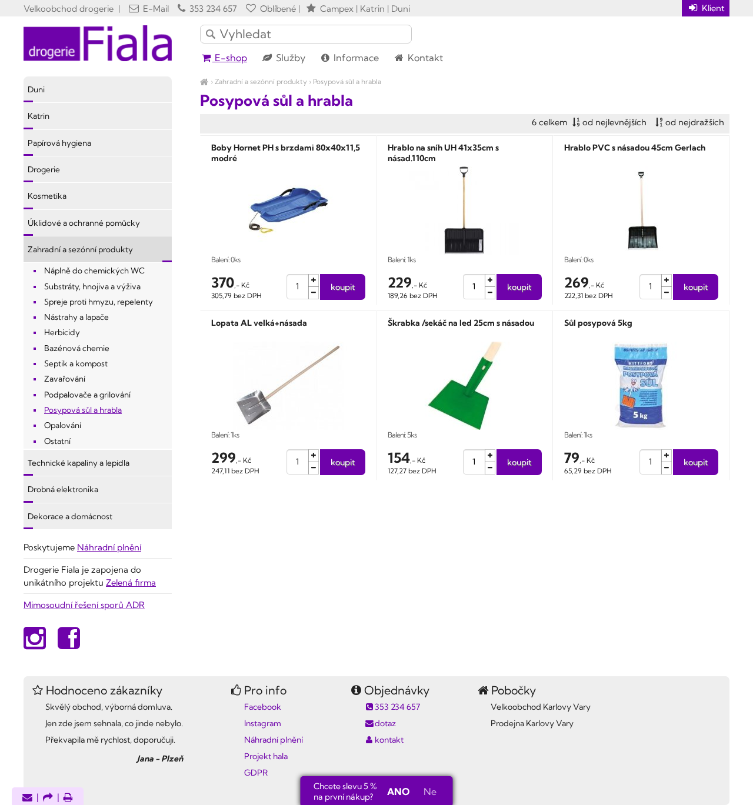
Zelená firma (131, 582)
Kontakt (424, 58)
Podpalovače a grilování (87, 394)
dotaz (385, 723)
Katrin (38, 116)
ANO (398, 791)
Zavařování (64, 378)
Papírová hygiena (59, 143)
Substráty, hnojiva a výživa (92, 286)
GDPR (256, 772)
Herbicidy (62, 332)
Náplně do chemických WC (94, 270)
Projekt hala (266, 756)
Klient (712, 8)
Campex (337, 8)
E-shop (229, 58)
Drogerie (44, 169)
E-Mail (155, 8)
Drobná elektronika (63, 489)
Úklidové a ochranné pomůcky (84, 223)
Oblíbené (277, 8)
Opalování (62, 425)
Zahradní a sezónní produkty (261, 81)
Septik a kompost (76, 363)
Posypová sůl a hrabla (347, 81)
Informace (355, 58)
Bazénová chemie (76, 348)
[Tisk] (68, 798)
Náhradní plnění (109, 547)
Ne (430, 791)
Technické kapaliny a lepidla (78, 462)
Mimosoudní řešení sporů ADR (84, 604)
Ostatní (57, 441)
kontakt (389, 739)
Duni (36, 89)
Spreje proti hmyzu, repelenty (98, 301)
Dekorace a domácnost (70, 516)
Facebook (262, 707)
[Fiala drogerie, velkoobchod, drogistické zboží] (204, 81)
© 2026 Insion (708, 795)
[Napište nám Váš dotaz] (27, 798)
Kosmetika (47, 196)
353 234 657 (212, 8)
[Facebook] (69, 644)
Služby (289, 58)
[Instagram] (35, 644)
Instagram (262, 723)
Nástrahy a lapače (76, 317)
